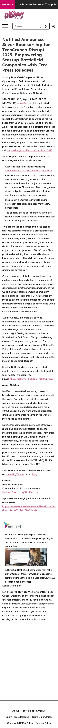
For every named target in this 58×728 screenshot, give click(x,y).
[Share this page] (54, 26)
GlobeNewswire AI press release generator (28, 170)
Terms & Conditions (42, 717)
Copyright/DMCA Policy (20, 723)
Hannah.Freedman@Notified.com (20, 492)
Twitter (20, 474)
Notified (23, 103)
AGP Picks (7, 4)
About (15, 710)
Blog (34, 474)
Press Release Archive (34, 710)
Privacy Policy (43, 723)
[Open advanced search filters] (46, 26)
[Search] (39, 26)
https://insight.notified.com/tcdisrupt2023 (29, 150)
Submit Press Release (17, 717)
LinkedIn (10, 474)
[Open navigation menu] (5, 26)
